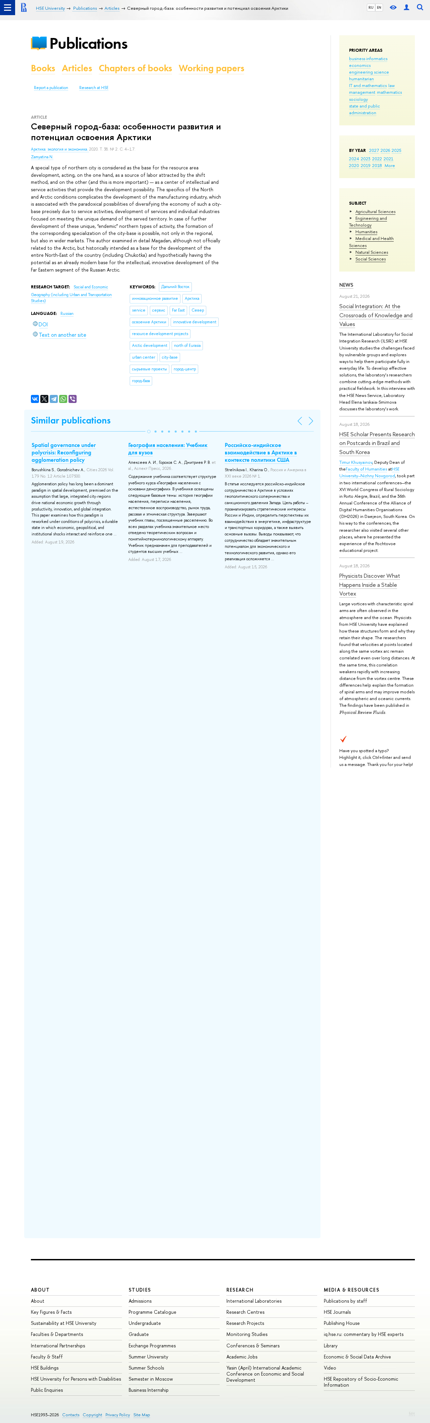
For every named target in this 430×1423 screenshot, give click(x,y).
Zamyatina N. (42, 157)
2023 (366, 159)
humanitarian (361, 79)
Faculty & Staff (47, 1356)
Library (331, 1345)
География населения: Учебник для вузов (168, 448)
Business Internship (149, 1390)
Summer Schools (146, 1368)
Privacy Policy (117, 1415)
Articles (77, 68)
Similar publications (71, 420)
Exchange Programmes (152, 1345)
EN (379, 7)
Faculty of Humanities (366, 469)
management (362, 92)
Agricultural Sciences (375, 211)
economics (360, 65)
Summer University (148, 1356)
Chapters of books (135, 68)
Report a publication (51, 87)
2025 (396, 150)
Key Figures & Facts (51, 1312)
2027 (374, 150)
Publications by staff (345, 1301)
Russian (67, 313)
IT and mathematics (368, 85)
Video (330, 1368)
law (391, 85)
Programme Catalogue (152, 1312)
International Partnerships (58, 1345)
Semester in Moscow (151, 1379)
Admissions (140, 1301)
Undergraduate (145, 1323)
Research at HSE (94, 87)
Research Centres (245, 1312)
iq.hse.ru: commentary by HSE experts (363, 1334)
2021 (388, 159)
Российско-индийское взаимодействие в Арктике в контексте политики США (261, 452)
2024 (354, 159)
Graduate (139, 1334)
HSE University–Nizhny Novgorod (369, 472)
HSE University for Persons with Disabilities (76, 1379)
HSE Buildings (44, 1368)
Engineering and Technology (368, 221)
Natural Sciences (371, 252)
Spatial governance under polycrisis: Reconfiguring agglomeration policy (64, 452)
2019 (366, 165)
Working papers (211, 68)
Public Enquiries (47, 1390)
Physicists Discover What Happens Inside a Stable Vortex (369, 584)
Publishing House (342, 1323)
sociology (358, 99)
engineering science (369, 72)
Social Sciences (370, 259)
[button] (148, 431)
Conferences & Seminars (253, 1345)
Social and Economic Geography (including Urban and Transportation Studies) (71, 293)
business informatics (368, 58)
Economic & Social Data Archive (357, 1356)
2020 (354, 165)
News (346, 284)
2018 (377, 165)
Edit (412, 1413)
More (390, 165)
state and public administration (364, 109)
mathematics (389, 92)
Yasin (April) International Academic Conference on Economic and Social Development (265, 1374)
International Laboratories (254, 1301)
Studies (140, 1290)
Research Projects (245, 1323)
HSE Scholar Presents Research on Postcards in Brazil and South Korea (377, 443)
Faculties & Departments (57, 1334)
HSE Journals (337, 1312)
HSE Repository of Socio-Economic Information (361, 1382)
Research (240, 1290)
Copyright (92, 1415)
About (40, 1290)
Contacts (70, 1415)
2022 (377, 159)
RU (371, 7)
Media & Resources (351, 1290)
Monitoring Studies (246, 1334)
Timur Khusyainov (355, 462)
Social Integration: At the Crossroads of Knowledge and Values (376, 315)
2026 (385, 150)
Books (43, 68)
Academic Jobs (241, 1356)
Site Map (141, 1415)
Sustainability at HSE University (63, 1323)
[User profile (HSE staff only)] (406, 7)
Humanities (366, 232)
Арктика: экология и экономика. (60, 149)
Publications (88, 43)
